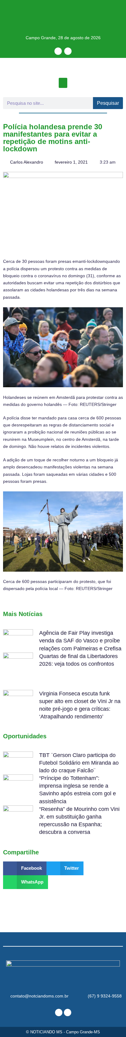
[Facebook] (58, 51)
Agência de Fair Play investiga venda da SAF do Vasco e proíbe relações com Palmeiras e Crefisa (80, 640)
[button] (63, 83)
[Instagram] (68, 51)
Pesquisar (108, 103)
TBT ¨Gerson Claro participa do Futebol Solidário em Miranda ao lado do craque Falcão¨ (79, 763)
